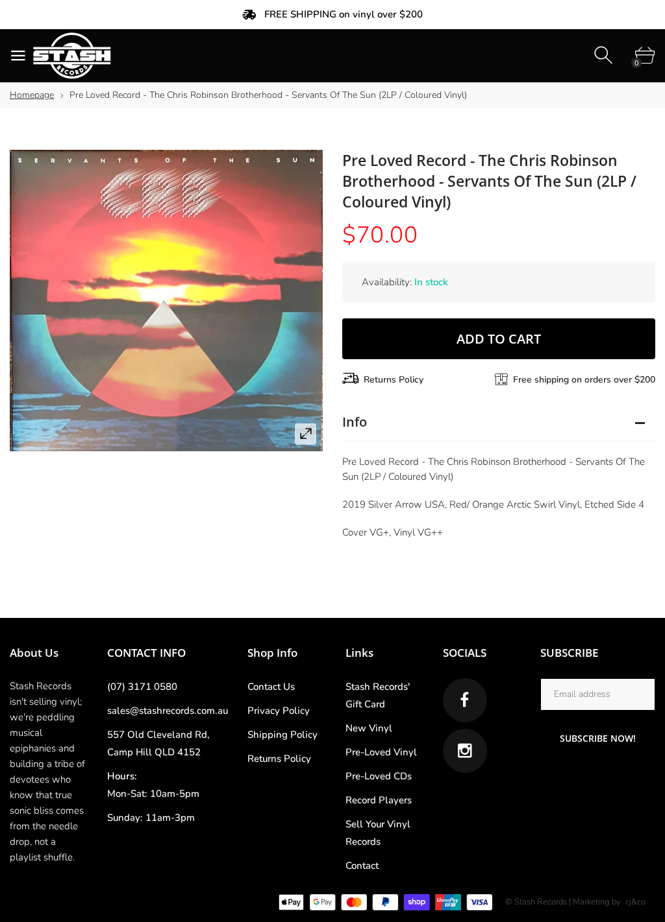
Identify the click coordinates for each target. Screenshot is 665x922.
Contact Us (271, 686)
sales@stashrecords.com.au (167, 710)
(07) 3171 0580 (142, 686)
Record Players (378, 800)
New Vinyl (368, 728)
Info (354, 422)
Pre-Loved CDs (378, 776)
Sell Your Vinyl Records (377, 833)
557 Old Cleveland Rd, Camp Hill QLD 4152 (158, 743)
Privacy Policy (278, 710)
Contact (362, 865)
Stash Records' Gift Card (377, 695)
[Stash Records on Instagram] (465, 751)
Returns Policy (393, 379)
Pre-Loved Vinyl (381, 752)
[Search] (605, 55)
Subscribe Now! (598, 738)
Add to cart (499, 339)
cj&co (635, 902)
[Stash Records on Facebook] (465, 700)
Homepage (32, 95)
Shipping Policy (282, 734)
